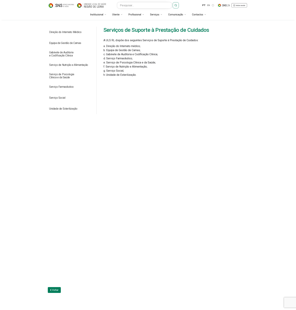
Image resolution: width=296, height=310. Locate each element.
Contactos (197, 14)
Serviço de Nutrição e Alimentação (68, 65)
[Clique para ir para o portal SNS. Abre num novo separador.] (61, 5)
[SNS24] (232, 5)
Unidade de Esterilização (63, 108)
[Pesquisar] (176, 5)
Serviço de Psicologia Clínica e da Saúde (61, 76)
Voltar (55, 290)
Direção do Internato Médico (65, 32)
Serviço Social (57, 97)
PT (203, 5)
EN (208, 5)
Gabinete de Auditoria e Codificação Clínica (61, 54)
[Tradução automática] (213, 5)
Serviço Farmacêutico (61, 86)
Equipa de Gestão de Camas (65, 43)
